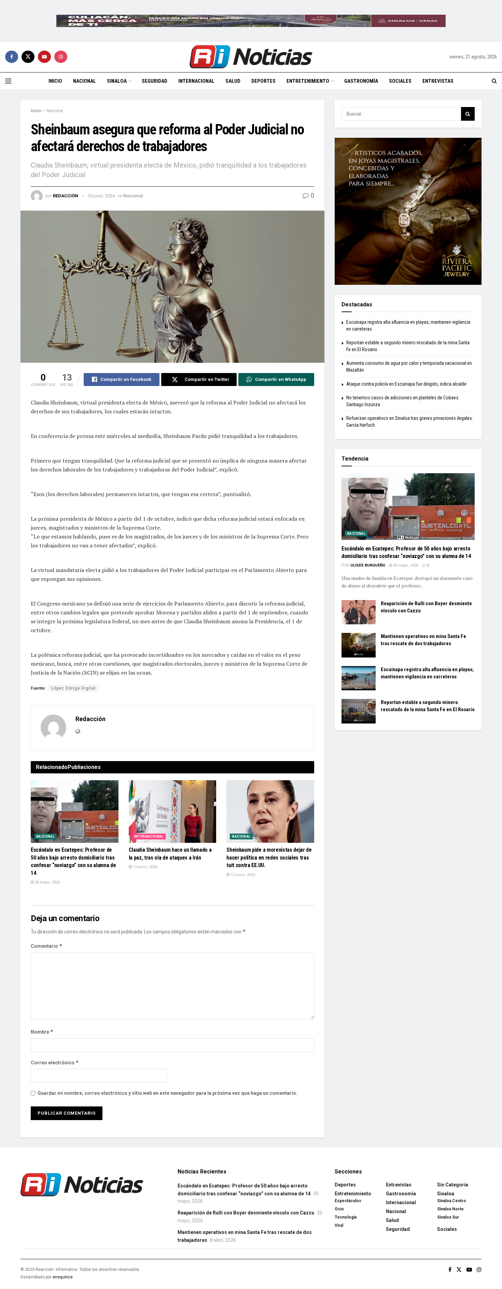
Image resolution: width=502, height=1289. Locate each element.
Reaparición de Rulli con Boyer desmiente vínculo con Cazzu (246, 1212)
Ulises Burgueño (367, 565)
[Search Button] (494, 81)
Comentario (46, 946)
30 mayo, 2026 (47, 882)
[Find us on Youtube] (44, 57)
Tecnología (346, 1217)
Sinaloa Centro (451, 1200)
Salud (232, 81)
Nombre (42, 1031)
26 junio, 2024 (101, 195)
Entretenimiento (308, 81)
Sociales (400, 81)
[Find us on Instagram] (60, 57)
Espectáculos (348, 1200)
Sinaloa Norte (450, 1209)
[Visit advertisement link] (251, 20)
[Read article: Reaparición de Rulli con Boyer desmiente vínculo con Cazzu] (358, 612)
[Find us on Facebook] (11, 57)
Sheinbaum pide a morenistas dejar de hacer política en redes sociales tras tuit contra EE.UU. (268, 857)
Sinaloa (117, 81)
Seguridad (154, 81)
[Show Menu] (8, 81)
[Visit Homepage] (251, 56)
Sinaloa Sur (448, 1217)
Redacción (65, 195)
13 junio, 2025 (144, 867)
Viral (339, 1225)
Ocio (339, 1209)
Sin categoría (452, 1184)
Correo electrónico (55, 1062)
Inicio (55, 81)
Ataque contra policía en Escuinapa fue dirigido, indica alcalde (406, 384)
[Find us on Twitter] (28, 57)
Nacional (84, 81)
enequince (63, 1277)
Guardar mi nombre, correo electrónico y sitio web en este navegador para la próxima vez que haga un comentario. (167, 1093)
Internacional (196, 81)
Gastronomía (361, 81)
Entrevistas (438, 81)
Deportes (263, 81)
